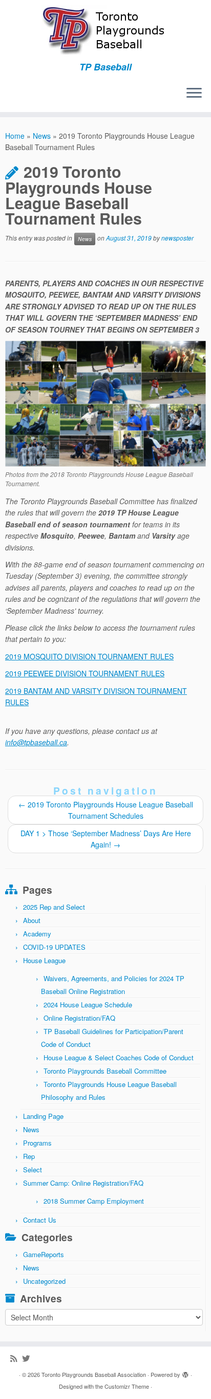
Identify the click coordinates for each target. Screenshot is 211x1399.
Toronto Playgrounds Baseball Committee (105, 1071)
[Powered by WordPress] (185, 1372)
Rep (29, 1156)
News (42, 136)
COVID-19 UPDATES (54, 947)
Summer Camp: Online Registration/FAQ (83, 1183)
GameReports (43, 1254)
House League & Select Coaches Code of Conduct (119, 1057)
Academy (37, 933)
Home (15, 136)
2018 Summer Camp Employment (94, 1201)
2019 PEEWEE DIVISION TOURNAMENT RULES (84, 673)
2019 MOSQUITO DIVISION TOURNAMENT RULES (89, 656)
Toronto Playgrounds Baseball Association (93, 1374)
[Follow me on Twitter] (28, 1358)
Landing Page (43, 1116)
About (31, 920)
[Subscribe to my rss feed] (16, 1358)
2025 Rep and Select (54, 907)
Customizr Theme (126, 1386)
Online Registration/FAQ (79, 1018)
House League (44, 960)
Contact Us (39, 1220)
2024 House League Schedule (88, 1004)
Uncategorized (44, 1281)
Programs (37, 1143)
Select (32, 1169)
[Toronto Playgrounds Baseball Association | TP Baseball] (105, 31)
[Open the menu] (194, 93)
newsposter (177, 237)
